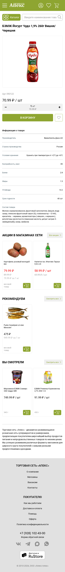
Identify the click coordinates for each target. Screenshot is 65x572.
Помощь (32, 514)
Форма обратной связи (32, 537)
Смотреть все (52, 299)
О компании (33, 471)
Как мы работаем (32, 503)
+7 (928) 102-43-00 (32, 533)
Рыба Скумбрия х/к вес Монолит (14, 326)
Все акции (54, 235)
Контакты (32, 487)
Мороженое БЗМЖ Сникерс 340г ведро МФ (15, 390)
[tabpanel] (17, 265)
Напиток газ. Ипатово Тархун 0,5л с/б (47, 263)
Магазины (32, 477)
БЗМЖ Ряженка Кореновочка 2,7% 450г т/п (47, 390)
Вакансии (32, 482)
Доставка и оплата (32, 508)
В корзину (27, 117)
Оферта (32, 519)
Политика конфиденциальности (33, 524)
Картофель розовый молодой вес (17, 263)
